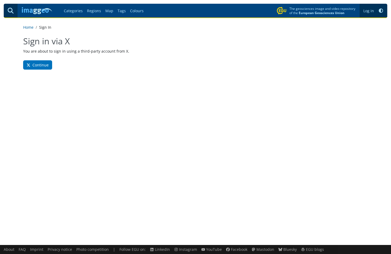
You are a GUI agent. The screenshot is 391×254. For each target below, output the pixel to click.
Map (109, 10)
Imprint (36, 249)
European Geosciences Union (321, 13)
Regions (94, 10)
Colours (137, 10)
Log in (368, 10)
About (9, 249)
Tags (122, 10)
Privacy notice (60, 249)
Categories (73, 10)
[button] (381, 11)
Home (28, 27)
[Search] (11, 11)
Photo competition (92, 249)
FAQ (22, 249)
